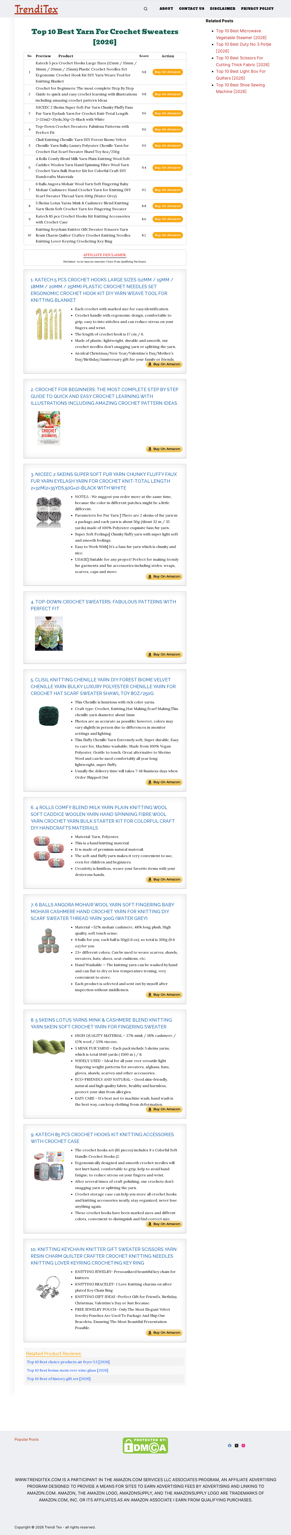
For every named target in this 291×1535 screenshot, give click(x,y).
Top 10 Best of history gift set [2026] (58, 1378)
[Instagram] (243, 1445)
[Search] (145, 8)
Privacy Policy (257, 8)
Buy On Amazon (168, 72)
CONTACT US (191, 8)
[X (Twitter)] (236, 1445)
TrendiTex (36, 9)
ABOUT (166, 8)
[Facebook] (229, 1445)
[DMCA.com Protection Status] (145, 1445)
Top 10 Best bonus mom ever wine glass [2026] (67, 1370)
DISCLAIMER (222, 8)
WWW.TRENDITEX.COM (38, 1479)
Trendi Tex (53, 1527)
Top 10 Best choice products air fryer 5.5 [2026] (68, 1362)
